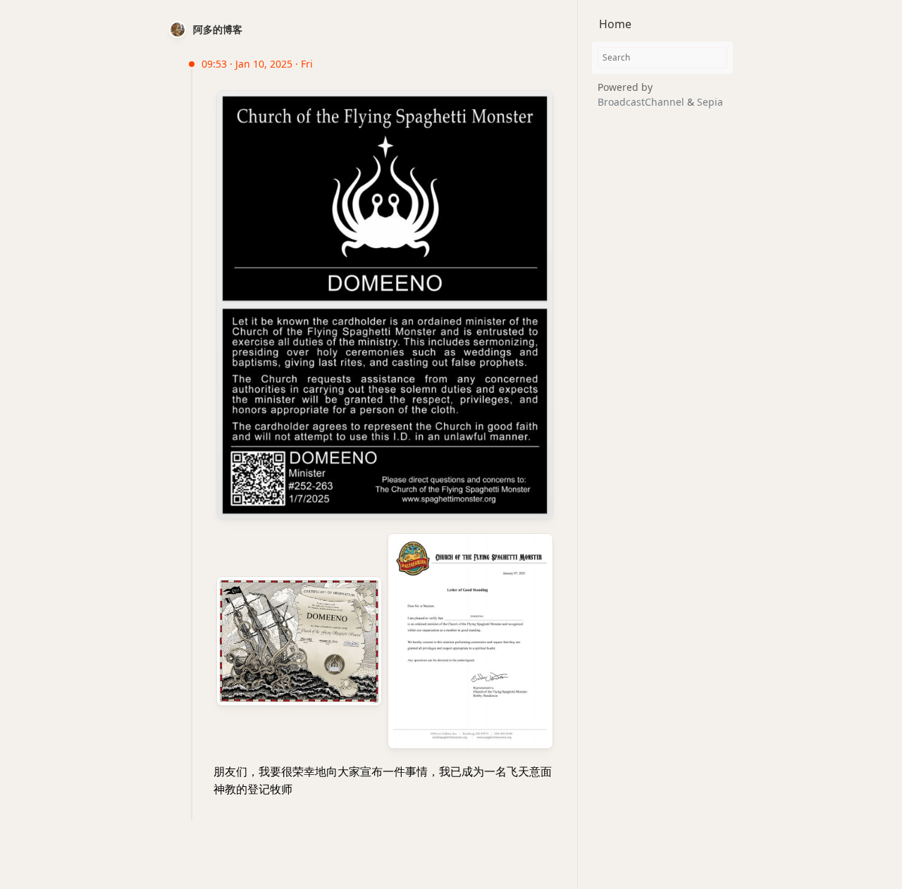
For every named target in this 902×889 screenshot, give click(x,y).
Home (615, 24)
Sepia (710, 101)
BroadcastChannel (642, 101)
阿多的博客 (217, 29)
